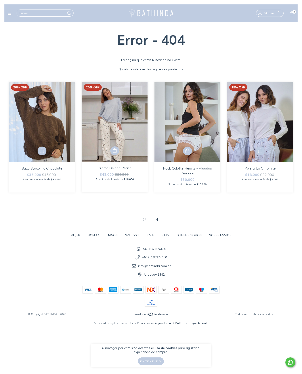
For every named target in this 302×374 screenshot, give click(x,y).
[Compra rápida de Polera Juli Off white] (260, 151)
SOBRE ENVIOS (220, 235)
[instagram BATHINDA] (145, 219)
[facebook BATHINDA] (157, 219)
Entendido (151, 361)
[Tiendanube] (151, 315)
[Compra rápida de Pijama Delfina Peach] (114, 150)
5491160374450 (154, 249)
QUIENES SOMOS (189, 235)
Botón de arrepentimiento (191, 323)
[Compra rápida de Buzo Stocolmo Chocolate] (42, 151)
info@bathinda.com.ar (154, 266)
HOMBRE (94, 235)
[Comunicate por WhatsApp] (290, 362)
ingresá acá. (163, 323)
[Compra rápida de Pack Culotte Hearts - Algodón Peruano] (187, 151)
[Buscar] (69, 13)
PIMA (165, 235)
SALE (150, 235)
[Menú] (10, 13)
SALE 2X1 (132, 235)
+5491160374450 (154, 258)
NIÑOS (113, 235)
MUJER (75, 235)
